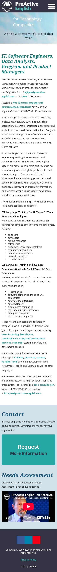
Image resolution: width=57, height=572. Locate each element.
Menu (51, 5)
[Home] (21, 6)
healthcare (26, 334)
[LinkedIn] (28, 540)
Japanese (30, 357)
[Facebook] (21, 540)
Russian (6, 361)
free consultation (44, 384)
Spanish (40, 357)
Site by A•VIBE (28, 566)
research (17, 342)
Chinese (18, 357)
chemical (7, 338)
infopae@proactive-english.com (22, 393)
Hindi (15, 361)
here (25, 96)
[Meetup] (36, 540)
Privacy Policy (28, 559)
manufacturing (10, 334)
